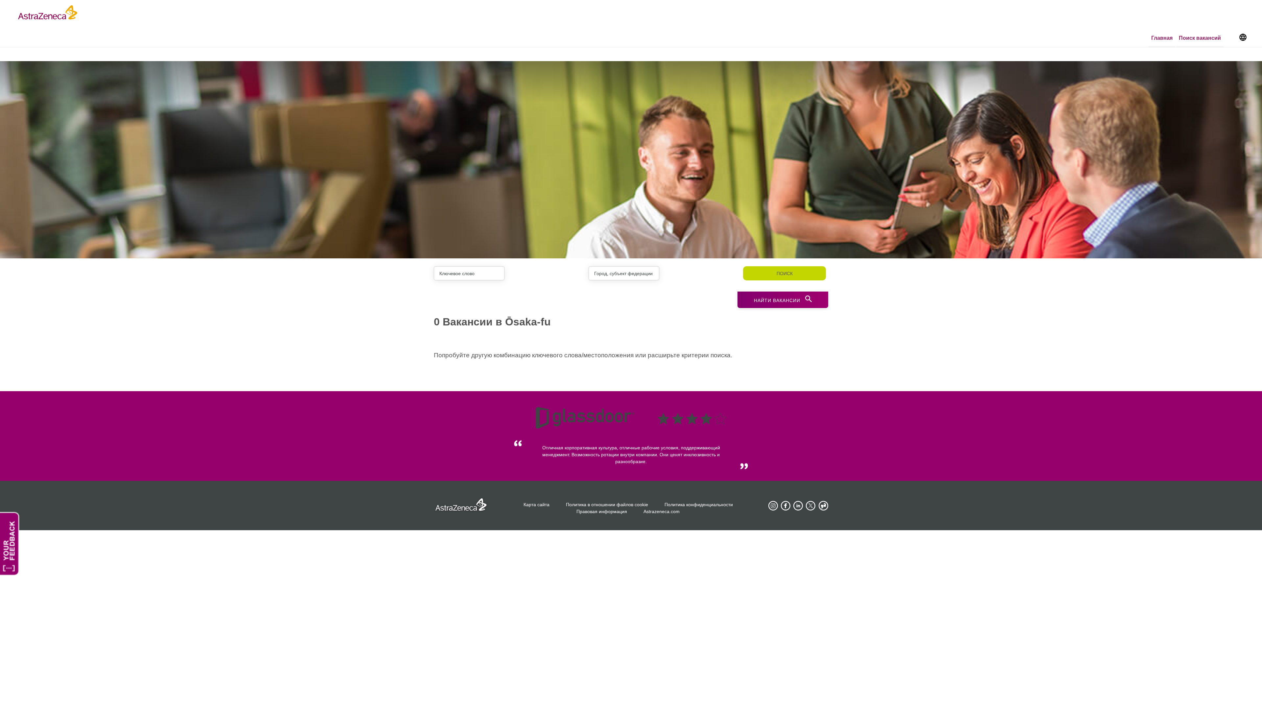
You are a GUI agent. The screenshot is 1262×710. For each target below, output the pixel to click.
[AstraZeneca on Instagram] (773, 506)
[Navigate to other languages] (1243, 37)
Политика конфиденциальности (699, 504)
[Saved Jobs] (1231, 38)
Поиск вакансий (1200, 38)
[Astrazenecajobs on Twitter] (811, 506)
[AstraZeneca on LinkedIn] (798, 506)
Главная (1162, 38)
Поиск (785, 273)
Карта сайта (536, 504)
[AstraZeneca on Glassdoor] (823, 506)
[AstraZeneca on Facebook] (786, 506)
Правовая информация (601, 511)
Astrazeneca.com (661, 511)
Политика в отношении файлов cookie (607, 504)
